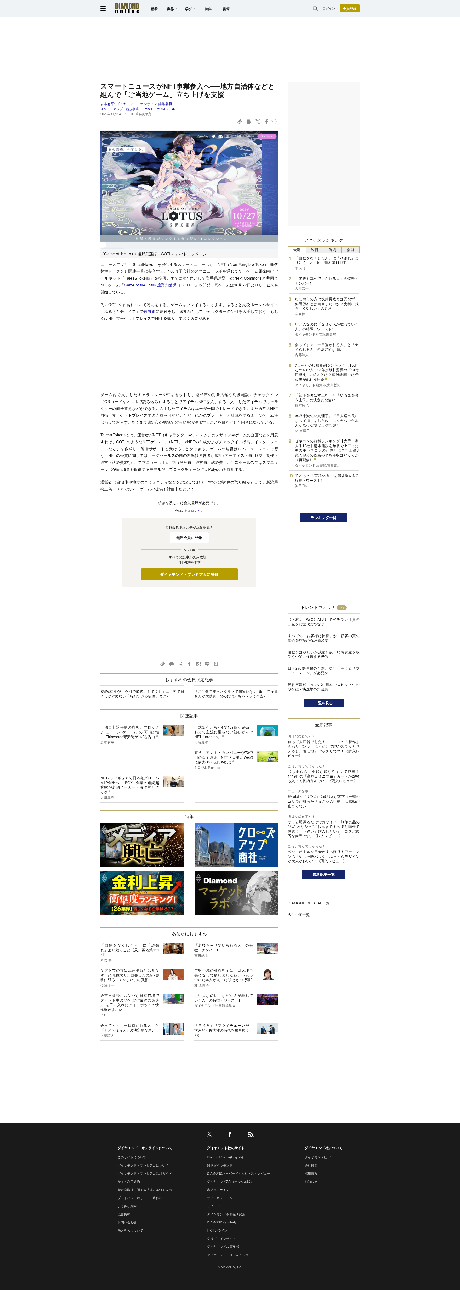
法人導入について (130, 1230)
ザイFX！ (214, 1206)
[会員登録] (350, 8)
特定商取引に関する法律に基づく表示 (145, 1189)
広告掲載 (124, 1214)
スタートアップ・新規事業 (119, 109)
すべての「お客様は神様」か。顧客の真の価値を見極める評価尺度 (324, 638)
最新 (297, 249)
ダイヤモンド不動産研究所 (226, 1214)
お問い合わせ (127, 1222)
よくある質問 (127, 1206)
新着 (154, 8)
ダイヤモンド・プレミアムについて (143, 1165)
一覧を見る (324, 703)
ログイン (328, 8)
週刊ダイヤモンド (220, 1165)
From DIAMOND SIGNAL (161, 109)
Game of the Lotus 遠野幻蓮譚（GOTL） (159, 285)
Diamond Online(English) (225, 1157)
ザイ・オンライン (220, 1197)
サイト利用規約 (129, 1181)
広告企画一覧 (299, 914)
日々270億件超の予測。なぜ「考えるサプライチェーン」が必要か (324, 670)
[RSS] (250, 1135)
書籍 (226, 8)
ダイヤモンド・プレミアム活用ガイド (145, 1173)
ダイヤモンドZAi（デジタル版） (230, 1181)
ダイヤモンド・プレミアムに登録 (189, 574)
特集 (208, 8)
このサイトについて (132, 1157)
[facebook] (230, 1135)
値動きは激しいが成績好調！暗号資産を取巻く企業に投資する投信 (324, 654)
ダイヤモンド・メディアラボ (227, 1254)
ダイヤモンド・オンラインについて (145, 1147)
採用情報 (311, 1173)
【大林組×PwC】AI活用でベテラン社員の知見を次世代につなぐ (324, 622)
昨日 (314, 249)
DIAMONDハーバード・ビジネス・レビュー (238, 1173)
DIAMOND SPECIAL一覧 (308, 902)
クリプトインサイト (221, 1238)
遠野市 (149, 311)
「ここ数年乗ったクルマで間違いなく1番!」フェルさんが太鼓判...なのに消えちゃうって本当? (236, 694)
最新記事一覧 (324, 874)
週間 (332, 249)
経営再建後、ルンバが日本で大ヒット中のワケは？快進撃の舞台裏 (324, 687)
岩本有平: (136, 103)
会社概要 (311, 1165)
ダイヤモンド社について (324, 1147)
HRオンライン (217, 1230)
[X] (209, 1135)
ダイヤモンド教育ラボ (223, 1246)
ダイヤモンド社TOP (319, 1157)
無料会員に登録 (189, 537)
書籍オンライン (218, 1189)
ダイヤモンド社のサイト (226, 1147)
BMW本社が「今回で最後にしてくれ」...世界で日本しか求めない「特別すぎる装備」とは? (142, 694)
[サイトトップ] (127, 8)
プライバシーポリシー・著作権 (140, 1197)
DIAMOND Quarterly (221, 1222)
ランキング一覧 (323, 517)
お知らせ (311, 1181)
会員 (350, 249)
